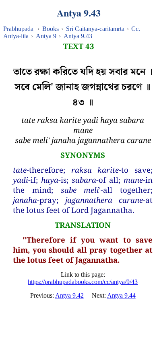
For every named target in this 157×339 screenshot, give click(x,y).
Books (50, 28)
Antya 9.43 (78, 36)
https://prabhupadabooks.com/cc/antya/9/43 (83, 281)
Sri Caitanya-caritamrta (95, 28)
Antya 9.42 (69, 295)
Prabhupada (18, 28)
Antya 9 (46, 36)
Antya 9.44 (121, 295)
